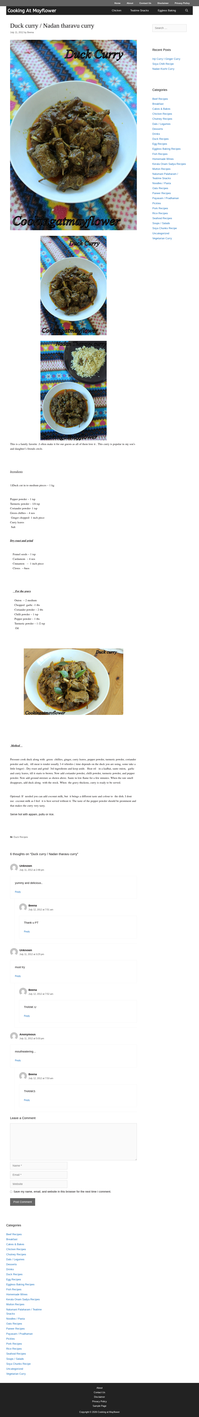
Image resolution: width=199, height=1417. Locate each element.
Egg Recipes (159, 143)
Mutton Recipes (161, 168)
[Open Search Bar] (186, 10)
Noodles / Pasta (161, 183)
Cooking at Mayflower (32, 10)
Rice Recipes (160, 213)
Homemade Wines (163, 159)
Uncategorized (160, 233)
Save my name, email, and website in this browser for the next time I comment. (62, 1191)
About (130, 3)
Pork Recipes (160, 208)
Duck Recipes (21, 837)
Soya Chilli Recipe (163, 63)
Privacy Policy (182, 3)
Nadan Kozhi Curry (163, 68)
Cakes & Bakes (161, 108)
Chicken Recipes (162, 113)
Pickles (156, 203)
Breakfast (158, 103)
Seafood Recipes (162, 218)
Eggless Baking (167, 10)
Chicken (116, 10)
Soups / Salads (161, 223)
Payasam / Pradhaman (165, 198)
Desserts (157, 128)
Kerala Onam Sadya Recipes (169, 163)
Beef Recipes (160, 98)
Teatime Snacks (139, 10)
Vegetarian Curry (162, 238)
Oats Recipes (160, 188)
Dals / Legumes (161, 123)
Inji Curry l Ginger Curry (166, 58)
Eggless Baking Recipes (166, 148)
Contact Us (145, 3)
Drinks (156, 133)
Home (117, 3)
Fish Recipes (160, 154)
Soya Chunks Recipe (164, 228)
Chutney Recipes (162, 118)
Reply (18, 891)
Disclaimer (163, 3)
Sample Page (99, 1406)
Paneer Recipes (161, 193)
